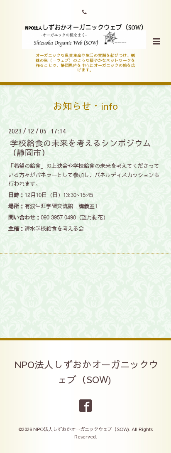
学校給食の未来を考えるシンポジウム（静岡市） (79, 147)
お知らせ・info (85, 105)
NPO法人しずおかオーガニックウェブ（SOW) (87, 372)
